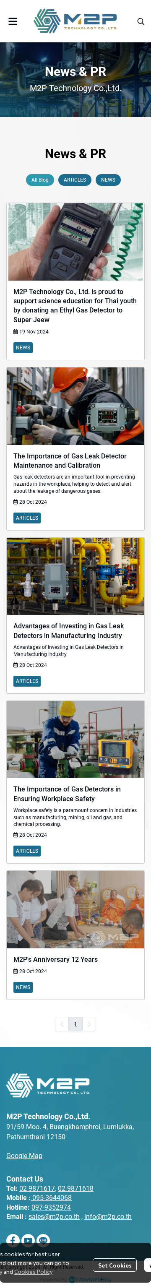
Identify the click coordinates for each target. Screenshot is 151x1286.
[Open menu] (12, 21)
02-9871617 (37, 1188)
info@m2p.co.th (108, 1217)
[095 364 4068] (31, 1198)
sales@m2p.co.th (54, 1217)
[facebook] (13, 1240)
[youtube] (28, 1240)
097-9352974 (51, 1207)
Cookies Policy (33, 1271)
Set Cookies (114, 1265)
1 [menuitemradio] (75, 1024)
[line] (43, 1240)
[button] (141, 21)
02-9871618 (76, 1188)
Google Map (24, 1156)
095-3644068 (52, 1198)
